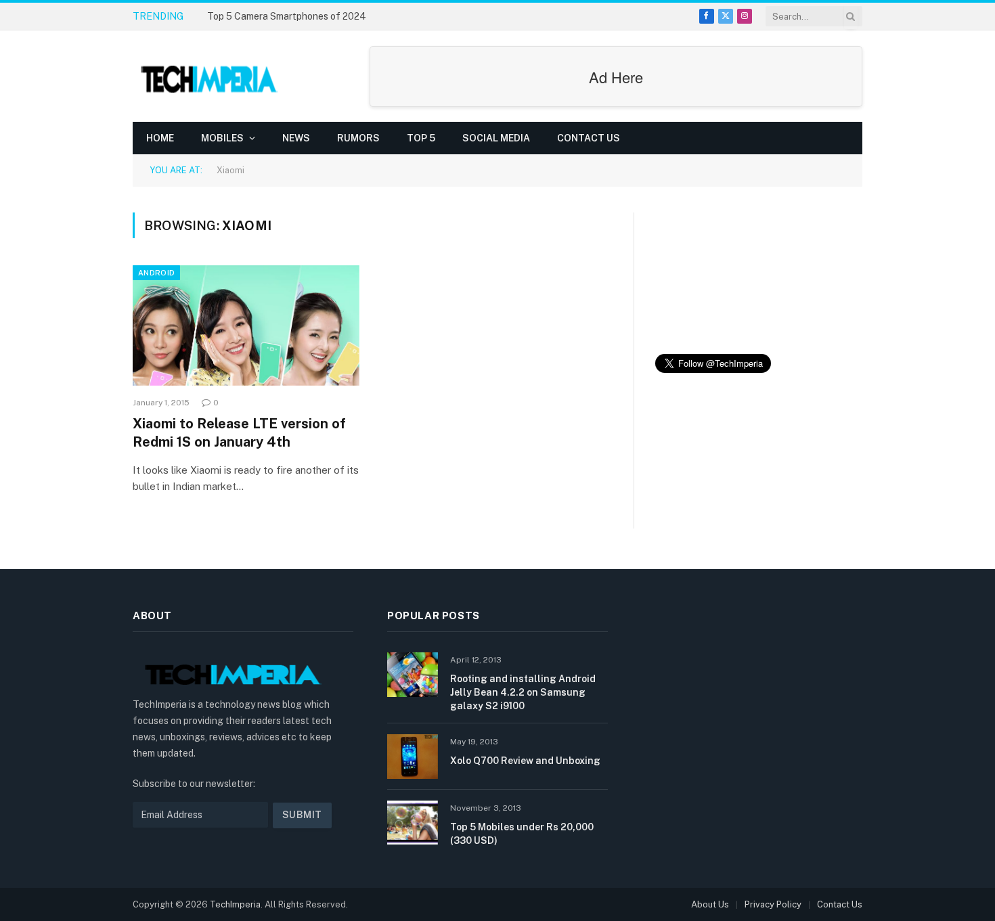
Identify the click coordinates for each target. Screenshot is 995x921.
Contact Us (588, 138)
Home (160, 138)
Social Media (496, 138)
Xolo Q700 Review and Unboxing (525, 760)
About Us (710, 904)
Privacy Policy (773, 904)
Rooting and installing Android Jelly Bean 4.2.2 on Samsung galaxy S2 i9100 (523, 692)
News (296, 138)
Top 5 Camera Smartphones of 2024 (286, 16)
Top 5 (421, 138)
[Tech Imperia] (210, 76)
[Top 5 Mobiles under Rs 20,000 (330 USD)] (412, 823)
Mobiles (222, 138)
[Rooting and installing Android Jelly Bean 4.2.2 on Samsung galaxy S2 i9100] (412, 674)
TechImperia (235, 904)
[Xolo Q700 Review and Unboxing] (412, 756)
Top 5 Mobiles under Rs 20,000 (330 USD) (522, 834)
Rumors (358, 138)
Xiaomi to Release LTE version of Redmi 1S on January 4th (239, 432)
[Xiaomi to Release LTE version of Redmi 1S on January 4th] (246, 325)
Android (156, 273)
